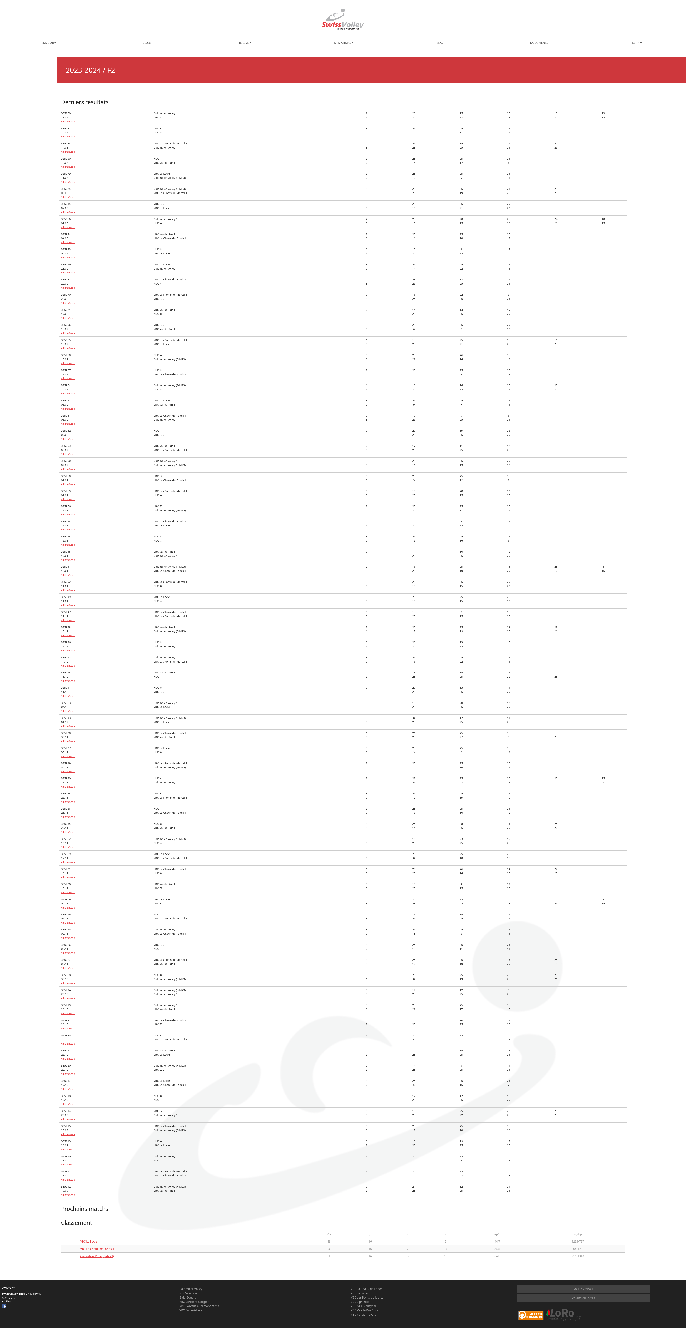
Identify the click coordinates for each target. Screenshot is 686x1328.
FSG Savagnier (189, 1293)
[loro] (550, 1315)
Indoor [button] (48, 43)
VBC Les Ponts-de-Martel (367, 1297)
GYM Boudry (187, 1297)
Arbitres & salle (68, 121)
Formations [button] (342, 43)
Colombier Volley (190, 1289)
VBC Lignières (360, 1302)
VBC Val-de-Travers (363, 1315)
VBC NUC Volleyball (364, 1306)
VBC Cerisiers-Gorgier (194, 1302)
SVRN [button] (636, 43)
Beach (441, 43)
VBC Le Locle (88, 1241)
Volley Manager (583, 1289)
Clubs (147, 43)
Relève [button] (244, 43)
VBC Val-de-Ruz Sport (365, 1310)
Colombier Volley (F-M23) (97, 1256)
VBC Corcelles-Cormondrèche (199, 1306)
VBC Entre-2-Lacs (190, 1310)
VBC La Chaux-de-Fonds (366, 1289)
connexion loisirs (583, 1298)
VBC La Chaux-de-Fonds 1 (97, 1249)
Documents (539, 43)
